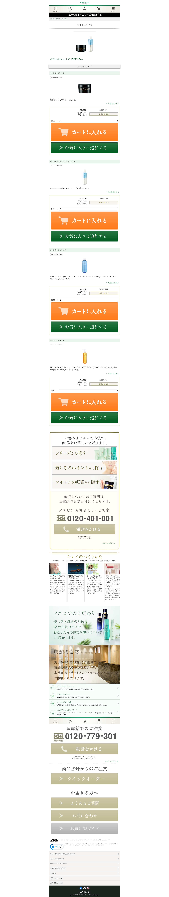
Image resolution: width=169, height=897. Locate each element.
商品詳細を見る (113, 103)
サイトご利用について (57, 858)
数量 (53, 121)
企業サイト (57, 883)
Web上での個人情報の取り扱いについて (62, 854)
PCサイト (57, 878)
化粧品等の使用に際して (58, 868)
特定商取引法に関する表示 (58, 863)
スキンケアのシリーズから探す (59, 19)
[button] (57, 846)
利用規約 (53, 873)
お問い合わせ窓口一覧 (109, 543)
